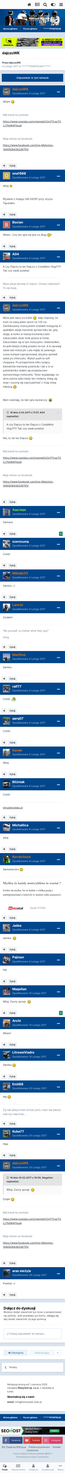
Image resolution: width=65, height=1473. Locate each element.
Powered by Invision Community (32, 1456)
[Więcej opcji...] (58, 92)
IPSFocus (21, 1447)
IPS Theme (7, 1447)
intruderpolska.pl (13, 807)
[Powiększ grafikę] (13, 101)
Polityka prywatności (39, 1447)
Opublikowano (28, 93)
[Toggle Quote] (8, 412)
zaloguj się (53, 1315)
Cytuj (12, 165)
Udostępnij (16, 1352)
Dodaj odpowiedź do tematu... (27, 1333)
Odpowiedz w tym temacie (32, 77)
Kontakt (57, 1447)
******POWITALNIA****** (36, 66)
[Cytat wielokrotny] (4, 165)
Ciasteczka (32, 1450)
